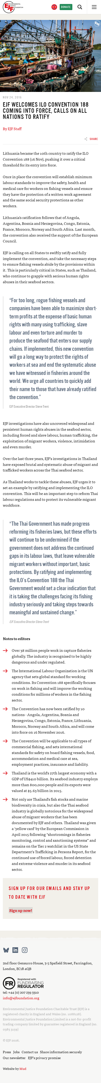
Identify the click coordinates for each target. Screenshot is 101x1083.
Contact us (30, 1052)
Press (7, 1052)
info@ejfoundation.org (21, 998)
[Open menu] (94, 7)
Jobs (16, 1052)
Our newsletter (14, 1057)
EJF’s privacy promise (44, 1057)
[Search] (80, 7)
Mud (22, 1068)
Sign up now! (20, 910)
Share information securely (61, 1052)
